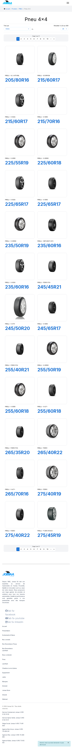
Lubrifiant (5, 664)
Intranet (4, 695)
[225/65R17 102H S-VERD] (52, 184)
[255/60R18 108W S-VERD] (20, 390)
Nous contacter (7, 655)
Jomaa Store (6, 690)
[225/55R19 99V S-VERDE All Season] (20, 142)
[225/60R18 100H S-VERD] (52, 142)
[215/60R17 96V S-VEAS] (20, 101)
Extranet (4, 686)
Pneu (3, 659)
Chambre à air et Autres (9, 668)
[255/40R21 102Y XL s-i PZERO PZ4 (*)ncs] (20, 349)
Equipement (6, 672)
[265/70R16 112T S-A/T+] (20, 473)
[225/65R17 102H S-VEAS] (20, 183)
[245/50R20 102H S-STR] (20, 307)
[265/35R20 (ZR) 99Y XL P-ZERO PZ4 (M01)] (20, 432)
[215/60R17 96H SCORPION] (52, 59)
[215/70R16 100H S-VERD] (52, 101)
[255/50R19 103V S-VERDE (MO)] (52, 349)
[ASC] (32, 29)
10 (47, 39)
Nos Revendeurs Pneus (9, 644)
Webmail (5, 699)
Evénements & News (8, 635)
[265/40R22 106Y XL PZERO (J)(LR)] (52, 432)
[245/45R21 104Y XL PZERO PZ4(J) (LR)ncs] (52, 266)
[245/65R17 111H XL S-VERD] (52, 308)
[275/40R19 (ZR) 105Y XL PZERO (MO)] (52, 473)
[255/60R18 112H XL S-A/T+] (52, 391)
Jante (4, 677)
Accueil (4, 626)
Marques (5, 681)
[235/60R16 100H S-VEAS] (20, 266)
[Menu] (68, 3)
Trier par (6, 25)
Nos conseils (6, 639)
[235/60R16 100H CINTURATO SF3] (52, 225)
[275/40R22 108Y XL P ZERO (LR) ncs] (20, 515)
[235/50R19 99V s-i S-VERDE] (20, 225)
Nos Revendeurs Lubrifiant (7, 649)
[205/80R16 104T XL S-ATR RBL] (20, 60)
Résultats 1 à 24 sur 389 (61, 25)
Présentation (6, 631)
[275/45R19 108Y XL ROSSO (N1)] (52, 514)
